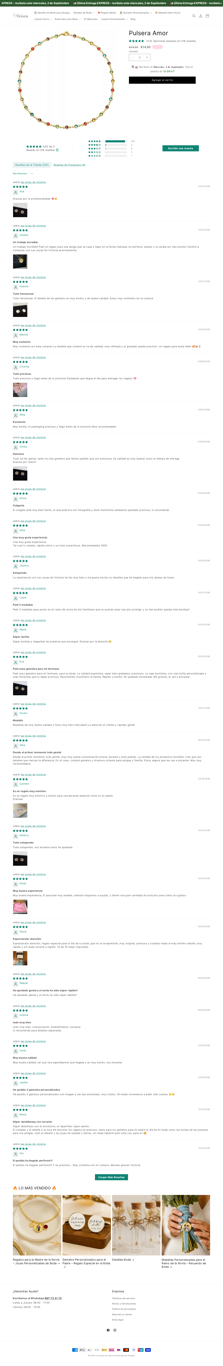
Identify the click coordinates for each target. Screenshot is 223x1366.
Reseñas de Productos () (69, 164)
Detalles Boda (121, 1259)
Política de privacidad (124, 1309)
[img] (42, 146)
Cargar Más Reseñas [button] (111, 1177)
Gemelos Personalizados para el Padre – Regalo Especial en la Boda (86, 1261)
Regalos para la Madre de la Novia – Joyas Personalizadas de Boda (36, 1261)
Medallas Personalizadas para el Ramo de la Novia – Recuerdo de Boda (184, 1263)
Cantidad (133, 51)
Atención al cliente (122, 1314)
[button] (84, 13)
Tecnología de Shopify (125, 1355)
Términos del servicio (123, 1298)
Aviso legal (118, 1319)
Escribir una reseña (180, 148)
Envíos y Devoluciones (124, 1303)
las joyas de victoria (33, 182)
